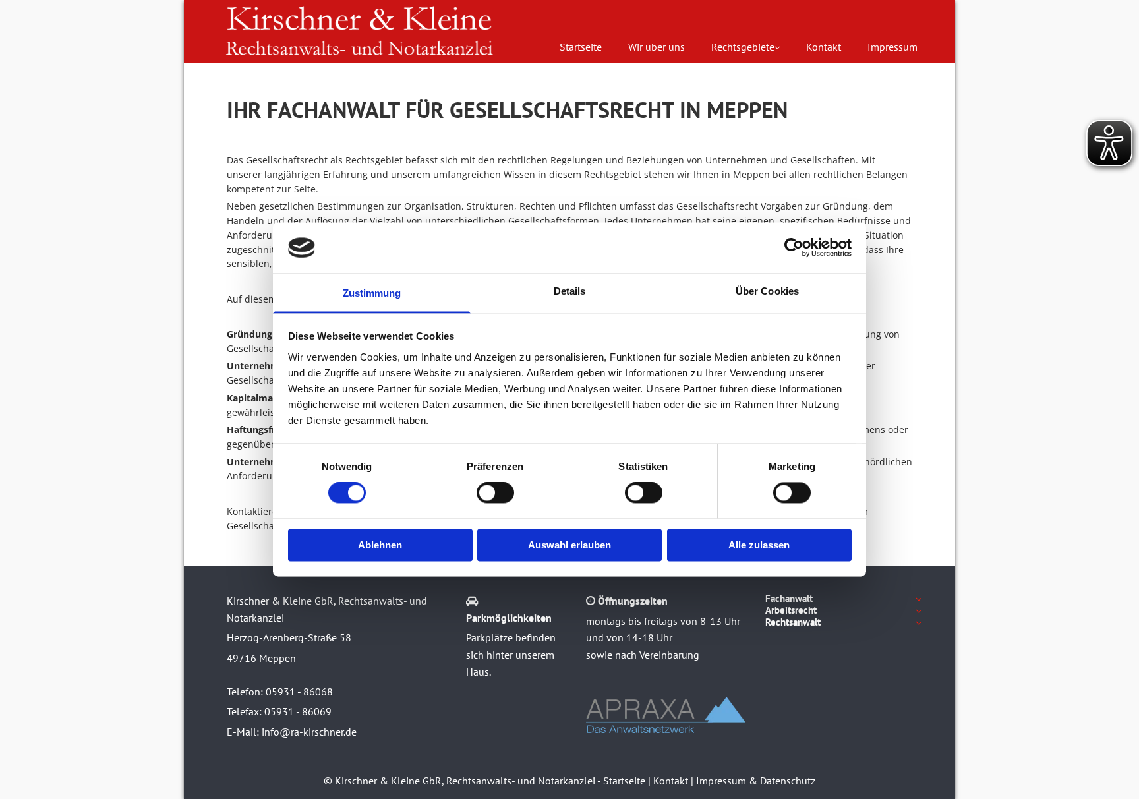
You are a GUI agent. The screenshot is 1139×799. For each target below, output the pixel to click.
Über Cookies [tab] (767, 291)
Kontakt (823, 46)
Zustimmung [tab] (372, 293)
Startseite (581, 46)
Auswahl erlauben (569, 544)
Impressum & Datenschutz (755, 780)
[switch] (495, 493)
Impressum (892, 46)
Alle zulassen (759, 544)
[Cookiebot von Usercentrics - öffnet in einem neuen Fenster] (794, 248)
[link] (745, 47)
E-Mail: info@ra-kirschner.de (292, 731)
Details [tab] (570, 291)
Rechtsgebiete (742, 46)
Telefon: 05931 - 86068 (280, 691)
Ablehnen (380, 544)
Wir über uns (656, 46)
